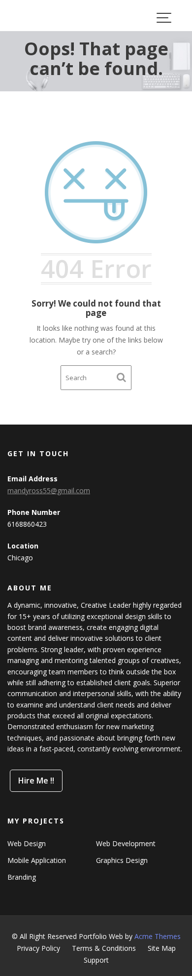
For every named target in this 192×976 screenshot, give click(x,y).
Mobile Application (36, 860)
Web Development (126, 843)
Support (96, 960)
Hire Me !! (36, 780)
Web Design (26, 843)
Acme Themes (157, 936)
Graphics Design (122, 860)
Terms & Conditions (104, 948)
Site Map (162, 948)
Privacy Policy (38, 948)
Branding (21, 877)
